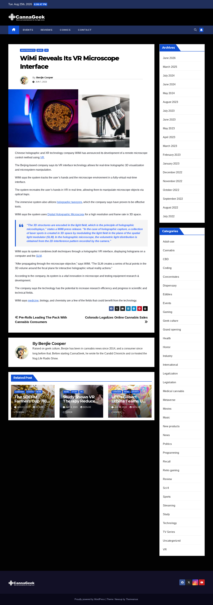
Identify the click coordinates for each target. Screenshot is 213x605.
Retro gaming (171, 470)
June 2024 (169, 84)
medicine (33, 300)
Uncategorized (172, 540)
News (39, 50)
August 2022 (170, 207)
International (170, 364)
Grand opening (172, 329)
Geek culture (170, 320)
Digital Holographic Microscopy (65, 214)
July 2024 (169, 75)
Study (74, 392)
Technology (170, 523)
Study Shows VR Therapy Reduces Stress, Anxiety (80, 401)
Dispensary (170, 285)
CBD (166, 259)
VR (46, 50)
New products (28, 50)
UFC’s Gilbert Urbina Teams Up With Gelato (128, 401)
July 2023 (169, 110)
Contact (85, 29)
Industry (168, 356)
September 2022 (173, 198)
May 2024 (169, 93)
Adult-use (169, 241)
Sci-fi (166, 487)
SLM (39, 255)
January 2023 (171, 163)
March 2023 (170, 146)
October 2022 (171, 190)
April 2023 (169, 137)
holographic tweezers (69, 202)
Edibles (167, 294)
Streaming (169, 505)
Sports (135, 392)
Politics (167, 444)
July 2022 (169, 216)
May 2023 (169, 128)
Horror (167, 347)
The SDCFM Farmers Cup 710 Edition (30, 401)
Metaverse (169, 400)
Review (167, 479)
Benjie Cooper (44, 77)
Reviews (47, 29)
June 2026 (169, 58)
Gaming (167, 312)
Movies (167, 408)
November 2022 (172, 181)
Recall (167, 461)
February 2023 (172, 154)
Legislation (169, 382)
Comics (65, 29)
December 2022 (172, 172)
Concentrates (171, 276)
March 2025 (170, 66)
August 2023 (170, 102)
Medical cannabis (173, 391)
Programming (171, 452)
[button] (195, 29)
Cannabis (19, 392)
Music (166, 417)
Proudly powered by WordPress (90, 599)
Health (167, 338)
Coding (167, 268)
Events (28, 29)
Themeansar (132, 599)
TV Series (169, 531)
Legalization (170, 373)
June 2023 (169, 119)
